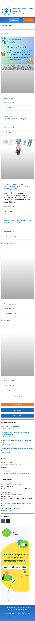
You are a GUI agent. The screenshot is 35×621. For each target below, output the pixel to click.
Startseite (4, 26)
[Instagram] (8, 521)
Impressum (26, 613)
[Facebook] (3, 521)
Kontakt (19, 613)
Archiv (14, 613)
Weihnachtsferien (11, 304)
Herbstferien (9, 380)
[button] (2, 20)
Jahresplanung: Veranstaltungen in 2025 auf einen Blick (17, 221)
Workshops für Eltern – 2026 (10, 426)
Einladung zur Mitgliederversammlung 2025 (16, 117)
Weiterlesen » (9, 103)
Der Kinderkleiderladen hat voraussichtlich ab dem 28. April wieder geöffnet (17, 186)
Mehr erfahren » (6, 428)
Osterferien (8, 98)
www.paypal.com (6, 510)
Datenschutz (18, 618)
